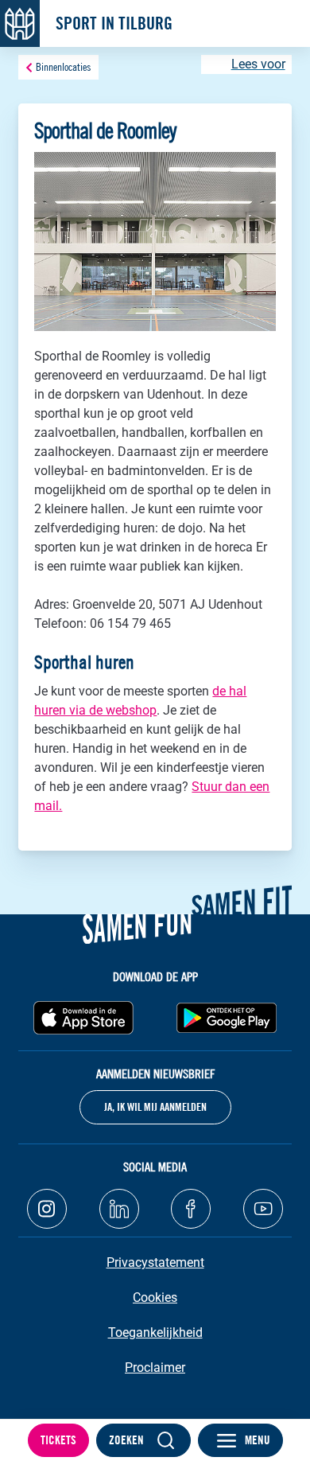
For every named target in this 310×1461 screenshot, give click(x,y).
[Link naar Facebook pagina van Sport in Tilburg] (191, 1209)
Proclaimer (155, 1367)
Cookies (155, 1297)
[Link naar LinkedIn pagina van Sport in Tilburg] (119, 1209)
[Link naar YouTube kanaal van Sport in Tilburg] (263, 1209)
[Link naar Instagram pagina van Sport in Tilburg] (47, 1209)
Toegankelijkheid (155, 1332)
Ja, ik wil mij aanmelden (155, 1107)
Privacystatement (155, 1262)
